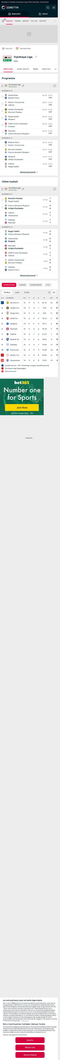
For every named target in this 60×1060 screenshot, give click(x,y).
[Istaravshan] (7, 360)
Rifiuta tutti (30, 1047)
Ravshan (13, 329)
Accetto (30, 1040)
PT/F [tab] (48, 285)
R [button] (44, 298)
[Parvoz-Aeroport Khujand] (7, 349)
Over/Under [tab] (35, 285)
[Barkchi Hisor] (7, 339)
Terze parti (25, 1021)
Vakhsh (13, 334)
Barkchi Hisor (15, 339)
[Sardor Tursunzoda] (7, 355)
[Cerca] (48, 7)
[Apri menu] (53, 7)
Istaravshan (15, 360)
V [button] (29, 298)
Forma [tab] (22, 285)
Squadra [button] (10, 298)
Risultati (46, 69)
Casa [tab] (17, 292)
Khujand (13, 323)
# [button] (1, 298)
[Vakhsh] (7, 334)
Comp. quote (23, 69)
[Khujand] (7, 323)
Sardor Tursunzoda (15, 355)
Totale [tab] (6, 292)
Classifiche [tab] (9, 285)
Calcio (9, 49)
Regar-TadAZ (15, 313)
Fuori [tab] (26, 292)
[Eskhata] (7, 344)
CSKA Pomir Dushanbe (15, 318)
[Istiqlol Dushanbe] (7, 307)
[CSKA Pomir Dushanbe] (7, 318)
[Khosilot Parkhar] (7, 302)
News (35, 69)
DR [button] (51, 298)
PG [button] (24, 298)
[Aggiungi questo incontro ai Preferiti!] (2, 96)
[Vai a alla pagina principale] (14, 7)
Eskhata (13, 344)
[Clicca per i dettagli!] (29, 96)
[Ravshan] (7, 328)
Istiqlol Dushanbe (15, 308)
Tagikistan (25, 49)
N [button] (33, 298)
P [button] (38, 298)
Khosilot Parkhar (15, 303)
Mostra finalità (30, 1055)
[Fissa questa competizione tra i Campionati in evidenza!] (36, 57)
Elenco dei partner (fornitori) (15, 1035)
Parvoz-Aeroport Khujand (15, 350)
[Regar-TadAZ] (7, 313)
